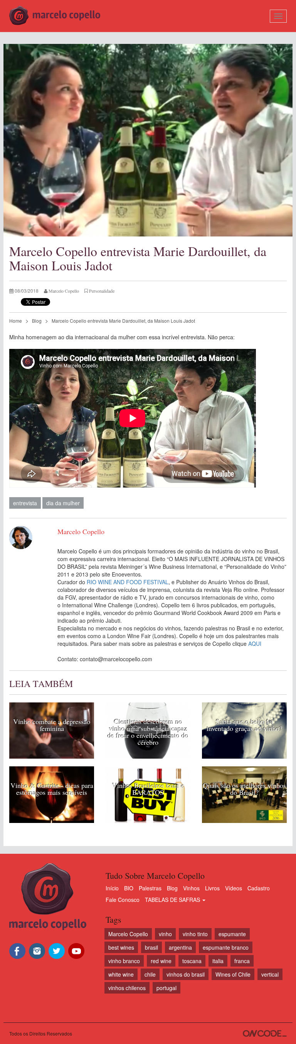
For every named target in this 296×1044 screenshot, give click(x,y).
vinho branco (124, 961)
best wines (121, 947)
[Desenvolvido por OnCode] (265, 1033)
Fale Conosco (123, 899)
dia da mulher (63, 503)
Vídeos (233, 888)
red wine (161, 961)
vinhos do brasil (185, 974)
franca (242, 961)
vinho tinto (195, 934)
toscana (192, 961)
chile (150, 974)
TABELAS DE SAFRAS (173, 899)
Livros (212, 888)
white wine (121, 974)
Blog (37, 320)
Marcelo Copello (128, 934)
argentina (180, 947)
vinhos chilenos (127, 988)
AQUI (254, 643)
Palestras (150, 888)
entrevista (25, 503)
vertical (270, 974)
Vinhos (191, 888)
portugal (166, 988)
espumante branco (226, 947)
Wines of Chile (233, 974)
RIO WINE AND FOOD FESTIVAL (127, 582)
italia (218, 961)
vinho (165, 934)
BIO (128, 888)
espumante (232, 934)
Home (15, 320)
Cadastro (258, 888)
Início (112, 888)
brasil (151, 947)
